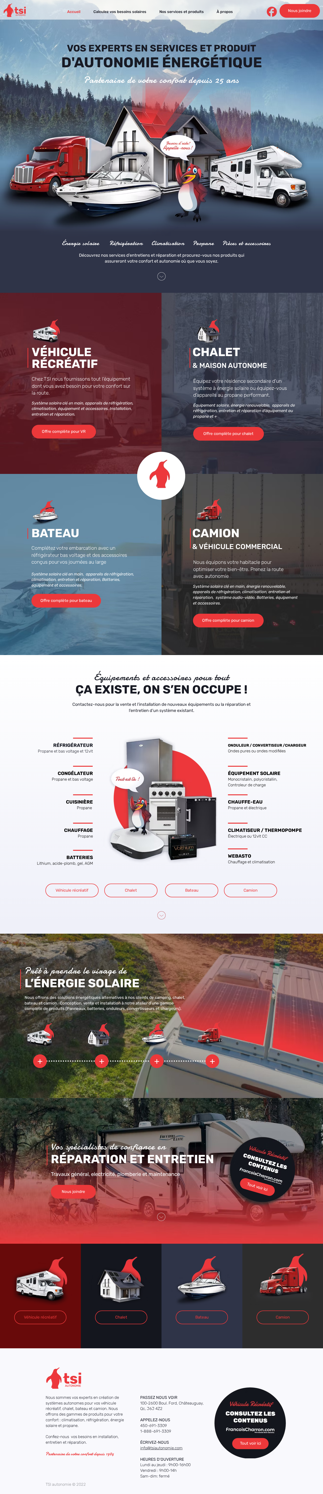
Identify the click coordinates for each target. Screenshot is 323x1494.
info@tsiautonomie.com (161, 1448)
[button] (181, 12)
